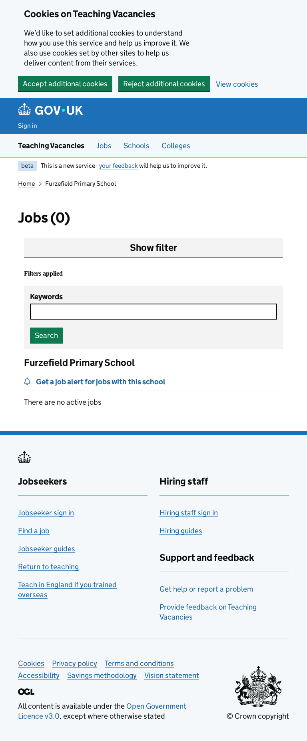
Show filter (153, 247)
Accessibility (39, 675)
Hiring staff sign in (188, 512)
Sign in (27, 125)
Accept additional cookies (65, 83)
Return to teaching (48, 566)
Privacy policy (74, 663)
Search (46, 335)
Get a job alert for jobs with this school (100, 381)
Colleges (175, 145)
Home (26, 183)
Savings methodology (102, 675)
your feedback (118, 165)
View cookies (237, 84)
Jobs (104, 145)
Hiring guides (180, 530)
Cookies (31, 663)
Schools (137, 145)
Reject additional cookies (164, 83)
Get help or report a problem (206, 589)
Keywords (46, 296)
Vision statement (171, 675)
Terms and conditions (139, 663)
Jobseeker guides (46, 548)
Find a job (34, 530)
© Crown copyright (258, 716)
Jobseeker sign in (46, 512)
